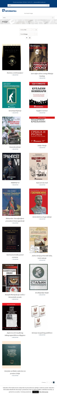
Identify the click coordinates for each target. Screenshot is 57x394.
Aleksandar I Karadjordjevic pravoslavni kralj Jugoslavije (15, 219)
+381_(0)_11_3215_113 (27, 2)
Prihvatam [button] (35, 392)
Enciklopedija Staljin (42, 293)
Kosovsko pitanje (15, 147)
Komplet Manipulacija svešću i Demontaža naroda (15, 296)
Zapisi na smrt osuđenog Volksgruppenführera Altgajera (15, 334)
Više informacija (43, 392)
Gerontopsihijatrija (15, 111)
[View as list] (29, 37)
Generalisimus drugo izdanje (42, 217)
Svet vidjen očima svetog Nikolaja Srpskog (42, 74)
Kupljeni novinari (42, 111)
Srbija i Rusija (42, 145)
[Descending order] (36, 29)
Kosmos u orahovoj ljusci (15, 73)
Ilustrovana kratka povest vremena (15, 256)
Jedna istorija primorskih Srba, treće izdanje (42, 257)
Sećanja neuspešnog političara (42, 333)
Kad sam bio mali (42, 183)
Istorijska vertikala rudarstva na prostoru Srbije (15, 372)
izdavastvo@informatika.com (39, 2)
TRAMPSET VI (15, 183)
